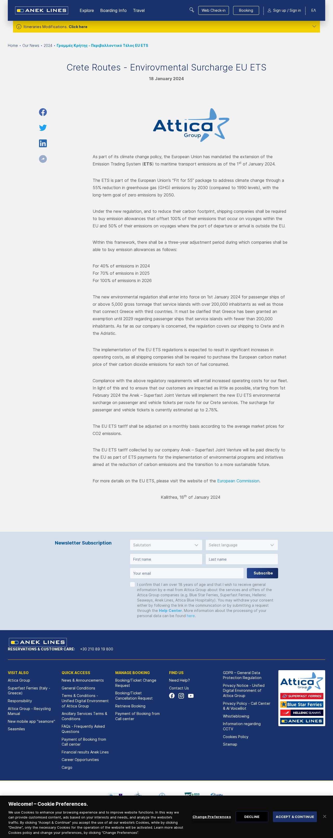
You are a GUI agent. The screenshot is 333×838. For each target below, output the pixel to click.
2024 (48, 45)
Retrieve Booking (130, 706)
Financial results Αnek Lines (85, 752)
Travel (139, 10)
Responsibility (20, 701)
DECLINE (252, 816)
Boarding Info (113, 10)
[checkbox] (132, 584)
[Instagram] (181, 696)
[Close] (324, 816)
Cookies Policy (235, 736)
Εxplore (87, 10)
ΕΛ (313, 10)
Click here (78, 26)
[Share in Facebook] (43, 112)
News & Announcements (83, 680)
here (191, 615)
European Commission (238, 480)
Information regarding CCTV (242, 726)
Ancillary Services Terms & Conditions (84, 716)
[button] (166, 545)
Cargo (67, 767)
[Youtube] (190, 696)
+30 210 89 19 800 (96, 649)
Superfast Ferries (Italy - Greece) (29, 690)
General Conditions (78, 688)
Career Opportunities (80, 759)
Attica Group (19, 680)
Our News (30, 45)
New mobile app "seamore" (31, 721)
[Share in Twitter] (43, 128)
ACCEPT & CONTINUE (295, 816)
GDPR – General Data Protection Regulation (242, 675)
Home (13, 45)
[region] (166, 817)
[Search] (191, 10)
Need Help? (179, 680)
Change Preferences (212, 816)
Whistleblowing (236, 716)
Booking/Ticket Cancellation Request (134, 695)
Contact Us (179, 688)
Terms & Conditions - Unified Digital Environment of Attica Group (85, 700)
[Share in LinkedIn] (43, 143)
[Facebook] (172, 696)
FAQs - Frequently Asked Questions (83, 729)
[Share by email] (43, 159)
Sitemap (230, 744)
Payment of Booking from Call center (84, 742)
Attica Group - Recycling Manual (29, 711)
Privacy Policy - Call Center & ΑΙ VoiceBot (246, 706)
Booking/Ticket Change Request (135, 683)
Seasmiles (16, 729)
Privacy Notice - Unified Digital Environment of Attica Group (244, 690)
